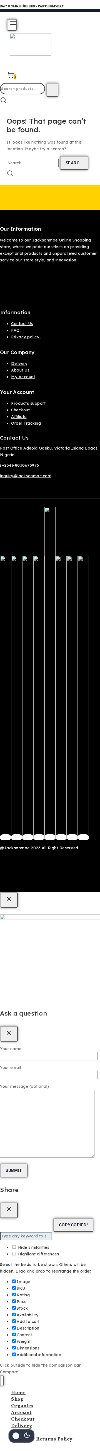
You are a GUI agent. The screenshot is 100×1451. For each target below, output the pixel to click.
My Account (23, 376)
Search (52, 90)
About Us (20, 370)
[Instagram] (27, 837)
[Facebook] (5, 837)
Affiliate (19, 416)
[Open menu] (12, 25)
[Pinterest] (38, 837)
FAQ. (16, 330)
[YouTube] (61, 837)
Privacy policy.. (26, 336)
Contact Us (22, 323)
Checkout (20, 409)
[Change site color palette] (21, 1436)
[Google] (50, 837)
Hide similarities (33, 1247)
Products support (28, 403)
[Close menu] (2, 1380)
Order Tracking (26, 423)
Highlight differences (38, 1254)
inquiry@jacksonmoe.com (25, 475)
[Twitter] (16, 837)
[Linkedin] (83, 837)
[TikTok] (72, 837)
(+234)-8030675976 (19, 465)
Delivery (19, 363)
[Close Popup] (9, 900)
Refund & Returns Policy (42, 1440)
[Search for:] (33, 162)
